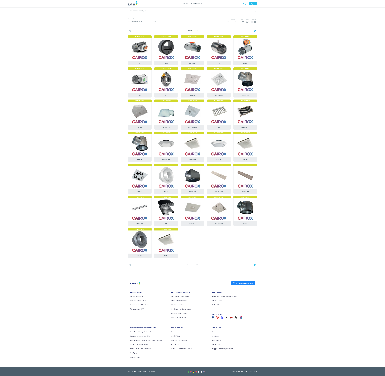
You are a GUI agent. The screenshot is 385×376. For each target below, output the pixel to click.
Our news (174, 332)
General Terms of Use (237, 371)
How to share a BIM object (139, 305)
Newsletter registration (179, 340)
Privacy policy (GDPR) (251, 371)
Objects (185, 4)
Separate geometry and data (140, 336)
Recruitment (216, 344)
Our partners (216, 340)
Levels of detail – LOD (138, 300)
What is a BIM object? (137, 296)
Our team (215, 336)
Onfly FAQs (216, 305)
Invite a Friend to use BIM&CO (181, 348)
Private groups (217, 300)
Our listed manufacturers (179, 313)
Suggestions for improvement (222, 348)
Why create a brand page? (180, 296)
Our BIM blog (175, 336)
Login (245, 4)
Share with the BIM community (140, 348)
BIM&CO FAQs (135, 357)
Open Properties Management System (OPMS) (146, 340)
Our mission (216, 332)
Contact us (175, 344)
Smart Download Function (139, 344)
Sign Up (253, 4)
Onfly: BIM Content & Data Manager (224, 296)
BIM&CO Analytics (177, 305)
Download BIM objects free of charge (143, 332)
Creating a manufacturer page (181, 309)
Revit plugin (134, 353)
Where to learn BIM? (137, 309)
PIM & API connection (178, 317)
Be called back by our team (244, 283)
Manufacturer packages (179, 300)
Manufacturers (196, 4)
